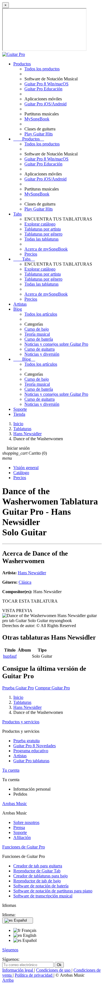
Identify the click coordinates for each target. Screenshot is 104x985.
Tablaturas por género (43, 234)
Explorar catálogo (39, 224)
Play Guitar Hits (38, 134)
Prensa (19, 827)
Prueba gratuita (26, 740)
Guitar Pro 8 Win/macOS (46, 83)
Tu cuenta (10, 770)
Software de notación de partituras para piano (52, 891)
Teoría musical (37, 334)
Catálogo (21, 472)
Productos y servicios (20, 721)
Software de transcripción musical (42, 896)
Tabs (17, 214)
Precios (30, 254)
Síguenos (10, 949)
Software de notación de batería (41, 885)
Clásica (25, 582)
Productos (22, 63)
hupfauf (10, 656)
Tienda (19, 414)
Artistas (20, 304)
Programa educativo (30, 750)
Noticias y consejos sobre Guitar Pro (56, 344)
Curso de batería (38, 339)
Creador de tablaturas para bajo (40, 875)
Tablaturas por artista (42, 229)
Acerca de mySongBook (46, 249)
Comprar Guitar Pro (52, 687)
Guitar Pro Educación (43, 88)
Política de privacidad (34, 975)
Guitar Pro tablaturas (31, 760)
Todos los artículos (40, 314)
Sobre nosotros (26, 822)
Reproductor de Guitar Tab (36, 870)
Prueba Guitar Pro (18, 687)
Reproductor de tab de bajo (37, 880)
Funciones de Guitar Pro (23, 847)
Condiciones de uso (54, 970)
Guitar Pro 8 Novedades (34, 745)
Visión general (26, 467)
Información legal (18, 970)
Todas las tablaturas (41, 239)
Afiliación (22, 837)
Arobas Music (14, 803)
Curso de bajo (36, 329)
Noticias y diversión (41, 354)
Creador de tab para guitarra (37, 865)
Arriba (8, 980)
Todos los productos (42, 68)
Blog (17, 309)
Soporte (20, 409)
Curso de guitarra (39, 349)
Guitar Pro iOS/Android (45, 104)
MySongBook (36, 119)
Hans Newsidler (32, 572)
